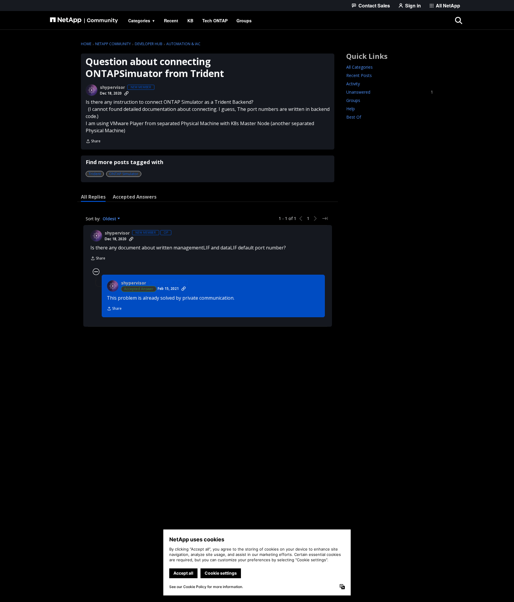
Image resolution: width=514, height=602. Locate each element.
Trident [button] (95, 173)
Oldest (110, 219)
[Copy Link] (126, 93)
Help (350, 108)
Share (93, 142)
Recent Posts (359, 75)
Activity (353, 84)
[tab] (93, 197)
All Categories (359, 67)
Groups (353, 100)
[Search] (458, 20)
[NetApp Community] (84, 20)
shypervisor (112, 87)
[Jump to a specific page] (325, 218)
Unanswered (389, 92)
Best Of (353, 117)
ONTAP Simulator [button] (123, 173)
